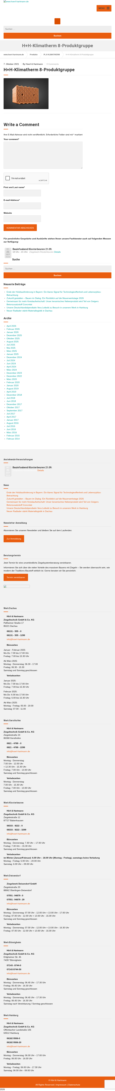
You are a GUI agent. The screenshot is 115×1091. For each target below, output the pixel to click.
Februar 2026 (13, 329)
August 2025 (13, 341)
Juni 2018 (11, 401)
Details (57, 252)
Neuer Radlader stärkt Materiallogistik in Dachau (29, 310)
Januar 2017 (13, 420)
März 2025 (12, 351)
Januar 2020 (13, 385)
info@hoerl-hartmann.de (18, 639)
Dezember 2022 (14, 376)
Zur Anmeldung (14, 539)
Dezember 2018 (14, 395)
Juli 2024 (11, 360)
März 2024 (12, 370)
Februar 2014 (13, 439)
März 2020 (12, 379)
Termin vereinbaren (16, 577)
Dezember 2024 (14, 357)
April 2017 (11, 417)
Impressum (61, 1085)
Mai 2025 (11, 348)
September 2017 (14, 410)
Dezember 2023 (14, 373)
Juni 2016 (11, 429)
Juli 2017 (11, 413)
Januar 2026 (13, 332)
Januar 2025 (13, 354)
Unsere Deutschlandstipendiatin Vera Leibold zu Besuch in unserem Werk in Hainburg (47, 307)
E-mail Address (12, 200)
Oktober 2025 (13, 338)
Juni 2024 (11, 363)
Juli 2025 (11, 345)
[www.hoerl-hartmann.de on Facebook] (57, 21)
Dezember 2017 (14, 404)
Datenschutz (74, 1085)
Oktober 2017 (13, 407)
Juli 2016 (11, 426)
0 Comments (53, 64)
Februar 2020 (13, 382)
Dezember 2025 (14, 335)
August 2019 (13, 388)
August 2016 (13, 423)
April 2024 (11, 366)
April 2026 (11, 326)
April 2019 (11, 392)
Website (8, 213)
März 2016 (12, 432)
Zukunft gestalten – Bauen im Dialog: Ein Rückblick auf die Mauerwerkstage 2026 (45, 298)
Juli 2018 (11, 398)
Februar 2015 (13, 435)
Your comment (11, 139)
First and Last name (14, 187)
